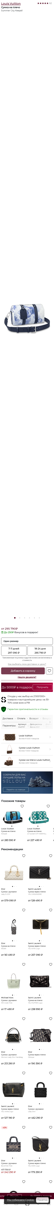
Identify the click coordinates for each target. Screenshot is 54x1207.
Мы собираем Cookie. (20, 1199)
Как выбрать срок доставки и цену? (27, 664)
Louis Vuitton (11, 3)
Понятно (42, 1200)
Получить (42, 687)
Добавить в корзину (23, 670)
